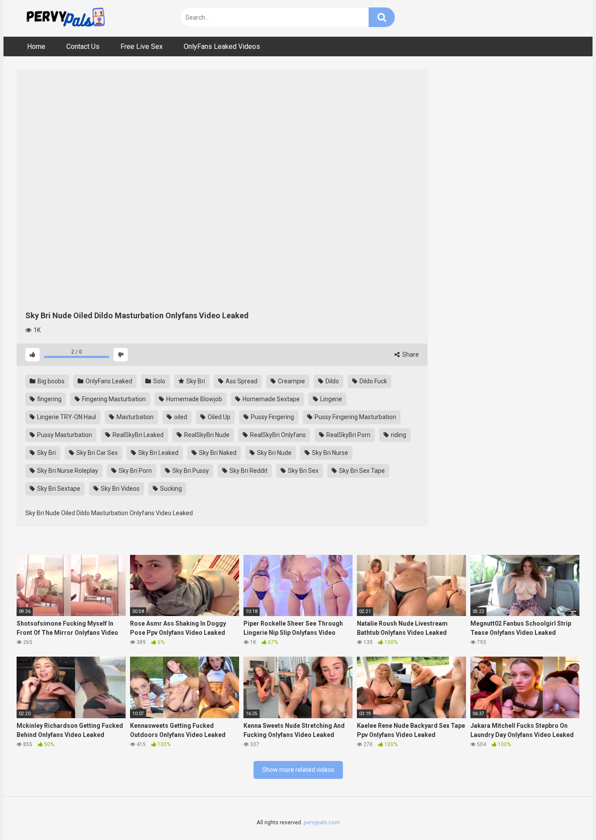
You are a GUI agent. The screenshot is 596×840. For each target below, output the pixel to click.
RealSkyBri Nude (206, 434)
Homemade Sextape (270, 399)
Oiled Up (218, 416)
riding (398, 434)
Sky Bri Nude (273, 452)
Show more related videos (298, 769)
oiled (180, 416)
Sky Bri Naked (217, 452)
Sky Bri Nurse (329, 452)
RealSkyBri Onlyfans (277, 434)
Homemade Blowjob (193, 399)
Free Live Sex (141, 46)
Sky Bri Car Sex (96, 452)
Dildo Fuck (372, 381)
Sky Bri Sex (303, 470)
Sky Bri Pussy (190, 470)
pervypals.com (322, 822)
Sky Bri (195, 381)
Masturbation (134, 416)
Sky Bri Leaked (157, 452)
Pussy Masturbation (64, 434)
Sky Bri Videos (119, 488)
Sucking (170, 488)
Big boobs (50, 381)
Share (410, 354)
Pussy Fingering (272, 416)
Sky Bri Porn (134, 470)
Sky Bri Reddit (247, 470)
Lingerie (330, 399)
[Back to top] (567, 814)
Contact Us (82, 46)
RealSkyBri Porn (347, 434)
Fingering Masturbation (113, 399)
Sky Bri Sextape (58, 488)
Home (36, 46)
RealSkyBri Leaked (137, 434)
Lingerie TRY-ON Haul (66, 416)
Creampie (291, 381)
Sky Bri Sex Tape (361, 470)
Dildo (331, 381)
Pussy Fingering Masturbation (354, 416)
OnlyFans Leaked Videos (222, 46)
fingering (49, 399)
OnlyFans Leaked (108, 381)
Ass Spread (240, 381)
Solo (158, 381)
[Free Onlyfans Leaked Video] (65, 18)
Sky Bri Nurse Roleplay (67, 470)
